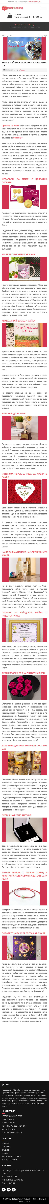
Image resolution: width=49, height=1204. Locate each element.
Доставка (6, 1147)
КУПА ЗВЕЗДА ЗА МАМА (14, 413)
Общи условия (8, 1119)
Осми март (17, 137)
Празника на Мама (10, 125)
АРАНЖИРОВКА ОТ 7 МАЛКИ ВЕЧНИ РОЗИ (23, 673)
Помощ (5, 1153)
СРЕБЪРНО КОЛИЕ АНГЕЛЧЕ (16, 815)
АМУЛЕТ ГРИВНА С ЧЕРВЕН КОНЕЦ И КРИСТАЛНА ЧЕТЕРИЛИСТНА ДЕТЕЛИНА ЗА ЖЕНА (24, 876)
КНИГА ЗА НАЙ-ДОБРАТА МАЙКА (18, 321)
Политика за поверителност (14, 1126)
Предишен (7, 36)
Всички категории (9, 1160)
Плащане (5, 1143)
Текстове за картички (11, 1156)
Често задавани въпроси (12, 1116)
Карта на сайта (8, 1129)
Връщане (5, 1150)
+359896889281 (34, 2)
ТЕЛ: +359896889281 (9, 1177)
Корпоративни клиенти (12, 1132)
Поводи (22, 70)
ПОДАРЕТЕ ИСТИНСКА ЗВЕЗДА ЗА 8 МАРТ (23, 933)
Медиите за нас (8, 1123)
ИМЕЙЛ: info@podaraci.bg (12, 1180)
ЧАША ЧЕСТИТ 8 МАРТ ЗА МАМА (18, 254)
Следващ (42, 36)
